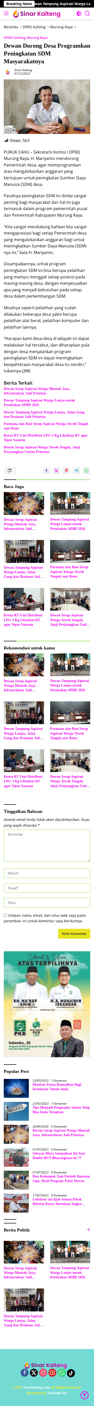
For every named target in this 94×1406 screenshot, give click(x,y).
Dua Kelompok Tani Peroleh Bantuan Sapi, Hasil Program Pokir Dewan (61, 1178)
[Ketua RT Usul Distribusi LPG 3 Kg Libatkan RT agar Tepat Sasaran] (24, 599)
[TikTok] (71, 1373)
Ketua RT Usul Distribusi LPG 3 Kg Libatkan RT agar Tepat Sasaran (45, 438)
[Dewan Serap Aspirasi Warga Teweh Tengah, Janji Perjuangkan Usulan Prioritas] (70, 599)
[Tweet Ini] (56, 470)
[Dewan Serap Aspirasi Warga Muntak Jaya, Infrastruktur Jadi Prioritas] (24, 503)
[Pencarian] (87, 13)
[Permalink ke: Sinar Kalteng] (8, 71)
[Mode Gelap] (79, 13)
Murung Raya (37, 37)
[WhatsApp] (62, 1373)
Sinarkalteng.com (36, 1387)
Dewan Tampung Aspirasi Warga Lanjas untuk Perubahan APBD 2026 (39, 402)
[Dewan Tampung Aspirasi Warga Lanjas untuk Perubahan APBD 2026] (70, 503)
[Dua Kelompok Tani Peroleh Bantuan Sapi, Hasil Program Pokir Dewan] (16, 1180)
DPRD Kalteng (14, 37)
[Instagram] (43, 1373)
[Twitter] (34, 1373)
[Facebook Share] (46, 470)
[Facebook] (25, 1373)
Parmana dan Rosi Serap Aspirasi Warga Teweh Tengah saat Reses (46, 426)
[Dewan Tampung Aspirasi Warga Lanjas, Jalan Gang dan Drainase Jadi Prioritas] (24, 551)
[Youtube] (52, 1373)
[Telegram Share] (76, 470)
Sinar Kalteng (23, 70)
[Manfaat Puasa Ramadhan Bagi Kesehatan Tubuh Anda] (16, 1088)
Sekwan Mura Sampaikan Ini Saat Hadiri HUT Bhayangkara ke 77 (59, 1156)
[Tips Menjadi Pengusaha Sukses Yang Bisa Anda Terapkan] (16, 1111)
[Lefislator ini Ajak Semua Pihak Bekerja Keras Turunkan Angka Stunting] (16, 1203)
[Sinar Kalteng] (37, 13)
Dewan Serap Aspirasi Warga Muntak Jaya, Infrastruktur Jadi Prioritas (37, 391)
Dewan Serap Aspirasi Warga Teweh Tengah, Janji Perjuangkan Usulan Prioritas (42, 449)
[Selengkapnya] (88, 1229)
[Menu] (7, 13)
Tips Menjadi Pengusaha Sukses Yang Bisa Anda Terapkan (61, 1110)
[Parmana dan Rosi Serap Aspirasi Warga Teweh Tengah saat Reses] (70, 551)
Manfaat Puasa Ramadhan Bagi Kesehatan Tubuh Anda (57, 1087)
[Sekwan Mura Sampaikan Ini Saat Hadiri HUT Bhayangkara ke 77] (16, 1157)
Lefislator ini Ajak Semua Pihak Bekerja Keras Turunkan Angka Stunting (57, 1201)
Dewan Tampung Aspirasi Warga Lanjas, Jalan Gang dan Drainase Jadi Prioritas (44, 414)
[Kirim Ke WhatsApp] (86, 470)
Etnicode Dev (58, 1393)
